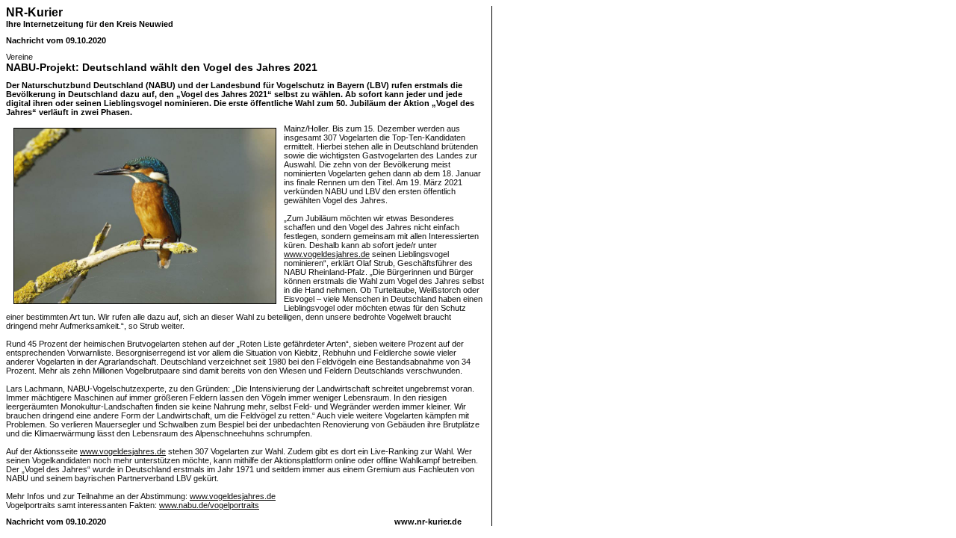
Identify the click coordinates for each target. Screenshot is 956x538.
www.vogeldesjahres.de (327, 254)
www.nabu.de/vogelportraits (209, 505)
